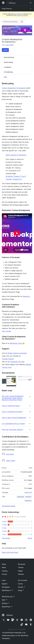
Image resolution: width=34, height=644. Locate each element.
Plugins (20, 571)
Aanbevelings (8, 62)
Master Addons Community (17, 353)
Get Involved (22, 580)
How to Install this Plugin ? (11, 406)
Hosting (4, 571)
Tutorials (9, 179)
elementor (28, 496)
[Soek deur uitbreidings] (22, 22)
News (4, 567)
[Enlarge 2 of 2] (30, 378)
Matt (4, 600)
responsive (28, 500)
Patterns (21, 574)
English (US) (28, 492)
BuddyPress (7, 607)
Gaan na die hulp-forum (10, 552)
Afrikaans (9, 615)
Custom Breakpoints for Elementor (14, 88)
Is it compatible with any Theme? (13, 424)
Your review (6, 538)
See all (30, 538)
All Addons (9, 176)
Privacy (4, 574)
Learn (4, 580)
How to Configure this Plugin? (12, 412)
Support (17, 176)
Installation (7, 67)
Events (20, 584)
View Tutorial (6, 331)
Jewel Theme (10, 461)
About (4, 564)
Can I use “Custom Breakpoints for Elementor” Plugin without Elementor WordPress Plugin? (13, 398)
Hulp (5, 77)
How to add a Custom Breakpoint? (14, 418)
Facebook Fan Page (17, 362)
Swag (21, 590)
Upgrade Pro (17, 179)
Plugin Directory (7, 8)
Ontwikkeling (8, 72)
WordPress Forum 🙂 (17, 343)
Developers (6, 587)
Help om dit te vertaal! (21, 15)
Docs (23, 176)
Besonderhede (9, 57)
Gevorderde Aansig (8, 506)
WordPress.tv (7, 590)
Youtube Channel (8, 359)
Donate (21, 587)
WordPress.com (8, 597)
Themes (21, 567)
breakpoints (20, 496)
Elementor (26, 296)
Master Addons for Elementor (16, 155)
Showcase (21, 564)
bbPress (6, 603)
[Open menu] (31, 3)
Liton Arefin (10, 45)
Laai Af (5, 50)
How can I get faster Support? (12, 429)
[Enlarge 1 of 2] (14, 378)
